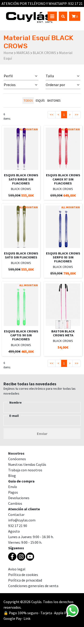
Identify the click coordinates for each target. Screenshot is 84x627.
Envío (12, 486)
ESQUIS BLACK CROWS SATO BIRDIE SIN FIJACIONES (21, 179)
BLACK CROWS (44, 52)
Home (8, 52)
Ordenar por (55, 84)
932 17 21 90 (17, 525)
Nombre (15, 402)
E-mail (14, 416)
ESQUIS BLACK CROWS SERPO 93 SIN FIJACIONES (63, 257)
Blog (12, 475)
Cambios (15, 503)
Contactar (16, 514)
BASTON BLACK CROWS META (63, 333)
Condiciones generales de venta (33, 585)
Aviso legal (16, 569)
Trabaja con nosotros (25, 470)
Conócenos (17, 459)
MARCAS (23, 52)
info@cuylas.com (21, 520)
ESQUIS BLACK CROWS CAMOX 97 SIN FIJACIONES (63, 179)
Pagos (13, 492)
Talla (50, 76)
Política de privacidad (25, 580)
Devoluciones (18, 497)
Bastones (53, 100)
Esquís (40, 100)
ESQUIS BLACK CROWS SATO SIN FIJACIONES (21, 255)
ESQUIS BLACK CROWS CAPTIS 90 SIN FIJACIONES (21, 335)
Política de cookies (23, 574)
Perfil (8, 76)
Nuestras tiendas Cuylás (27, 464)
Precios (10, 84)
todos (28, 100)
